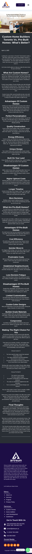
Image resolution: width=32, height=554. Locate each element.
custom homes (9, 170)
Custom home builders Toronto (9, 84)
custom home (15, 74)
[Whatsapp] (28, 550)
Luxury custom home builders (9, 128)
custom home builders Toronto (21, 57)
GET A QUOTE (20, 4)
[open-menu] (28, 5)
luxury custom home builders (16, 180)
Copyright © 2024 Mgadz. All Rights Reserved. (16, 550)
